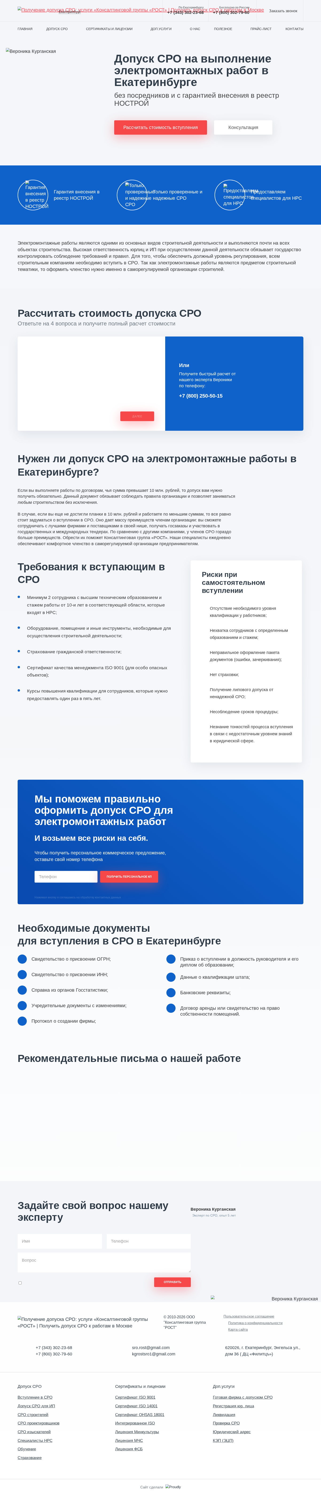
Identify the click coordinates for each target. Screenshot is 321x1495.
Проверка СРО (226, 1423)
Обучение (27, 1449)
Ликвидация (224, 1415)
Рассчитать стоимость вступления (160, 127)
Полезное (223, 29)
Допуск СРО (57, 29)
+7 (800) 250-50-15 (201, 396)
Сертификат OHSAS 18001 (139, 1415)
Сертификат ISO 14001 (136, 1406)
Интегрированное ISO (135, 1423)
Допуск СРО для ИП (36, 1406)
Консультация (243, 127)
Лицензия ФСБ (129, 1449)
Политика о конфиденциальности (255, 1323)
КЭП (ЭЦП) (223, 1440)
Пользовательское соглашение (248, 1316)
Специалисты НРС (35, 1440)
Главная (25, 29)
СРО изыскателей (34, 1432)
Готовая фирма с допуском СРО (243, 1397)
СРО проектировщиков (38, 1423)
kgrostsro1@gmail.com (153, 1354)
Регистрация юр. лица (233, 1406)
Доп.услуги (161, 29)
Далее (137, 416)
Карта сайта (238, 1329)
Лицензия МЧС (129, 1440)
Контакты (294, 29)
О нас (195, 29)
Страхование (30, 1458)
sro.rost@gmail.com (151, 1347)
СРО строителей (33, 1415)
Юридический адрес (232, 1432)
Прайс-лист (261, 29)
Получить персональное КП (129, 876)
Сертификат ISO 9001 (135, 1397)
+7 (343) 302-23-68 (185, 10)
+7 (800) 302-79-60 (231, 10)
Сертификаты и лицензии (109, 29)
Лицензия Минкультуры (137, 1432)
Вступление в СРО (35, 1397)
